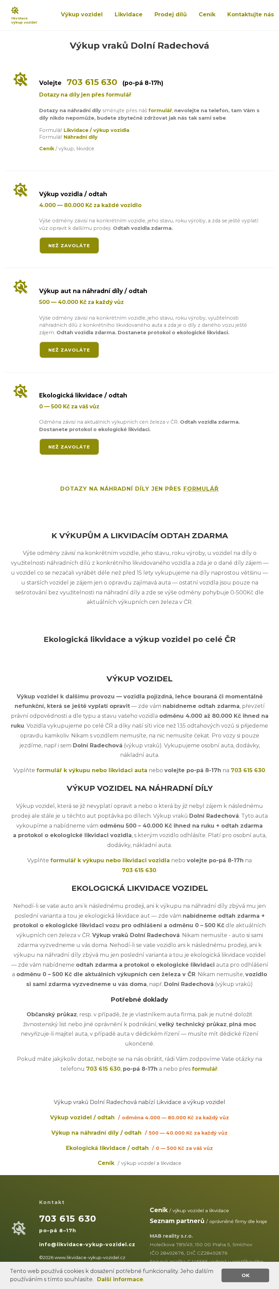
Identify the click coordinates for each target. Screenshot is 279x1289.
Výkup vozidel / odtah (139, 1117)
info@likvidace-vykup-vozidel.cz (87, 1244)
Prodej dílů (170, 14)
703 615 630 (92, 82)
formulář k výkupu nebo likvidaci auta (91, 770)
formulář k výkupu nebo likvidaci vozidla (110, 860)
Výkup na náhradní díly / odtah (139, 1133)
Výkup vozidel (82, 14)
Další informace (120, 1279)
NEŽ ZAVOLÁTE (69, 245)
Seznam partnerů (177, 1220)
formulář (160, 110)
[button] (96, 1280)
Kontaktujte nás (250, 14)
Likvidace (129, 14)
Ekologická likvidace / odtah (139, 1148)
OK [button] (245, 1275)
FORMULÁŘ (201, 489)
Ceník (207, 14)
